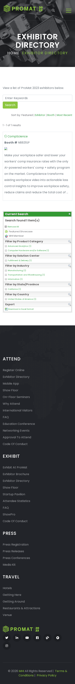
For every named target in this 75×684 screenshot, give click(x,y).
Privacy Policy (46, 675)
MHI (21, 671)
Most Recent (64, 115)
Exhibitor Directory (16, 377)
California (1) (14, 289)
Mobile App (11, 383)
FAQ (6, 417)
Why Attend (11, 404)
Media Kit (9, 565)
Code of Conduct (15, 444)
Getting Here (12, 595)
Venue (7, 615)
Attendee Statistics (16, 501)
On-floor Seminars (16, 397)
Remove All (13, 226)
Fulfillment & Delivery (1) (20, 260)
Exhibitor (40, 115)
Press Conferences (16, 558)
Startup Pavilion (14, 494)
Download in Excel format (21, 309)
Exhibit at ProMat (15, 467)
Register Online (13, 370)
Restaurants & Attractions (21, 608)
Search (10, 105)
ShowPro (9, 514)
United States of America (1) (22, 299)
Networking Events (16, 430)
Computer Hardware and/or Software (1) (28, 250)
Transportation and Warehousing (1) (26, 274)
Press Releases (13, 551)
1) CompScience (16, 136)
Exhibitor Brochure (16, 474)
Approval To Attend (17, 437)
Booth (51, 115)
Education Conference (19, 424)
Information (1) (15, 279)
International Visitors (17, 410)
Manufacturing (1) (17, 270)
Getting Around (14, 601)
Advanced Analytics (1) (19, 246)
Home (13, 53)
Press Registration (16, 544)
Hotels (7, 588)
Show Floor (10, 390)
